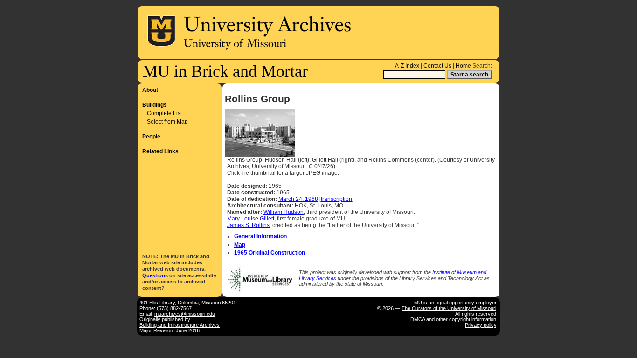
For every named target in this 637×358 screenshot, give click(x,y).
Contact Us (437, 65)
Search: (482, 65)
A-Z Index (407, 65)
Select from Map (167, 121)
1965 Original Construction (269, 252)
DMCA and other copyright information (453, 319)
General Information (260, 236)
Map (239, 244)
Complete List (164, 113)
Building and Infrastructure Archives (179, 325)
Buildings (154, 105)
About (150, 90)
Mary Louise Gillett (250, 218)
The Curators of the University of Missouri (449, 308)
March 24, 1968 (298, 199)
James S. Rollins (248, 225)
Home (463, 65)
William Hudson (283, 212)
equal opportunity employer (466, 302)
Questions (155, 275)
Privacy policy (480, 325)
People (151, 136)
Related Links (160, 151)
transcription (336, 199)
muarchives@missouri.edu (184, 314)
